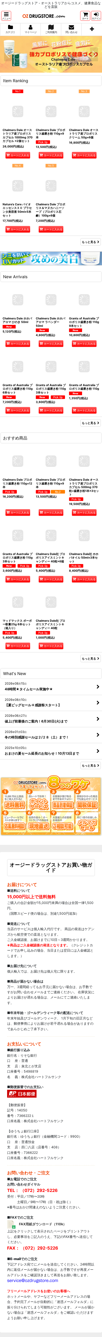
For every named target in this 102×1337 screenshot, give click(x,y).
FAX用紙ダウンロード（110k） (42, 1224)
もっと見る (89, 242)
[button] (6, 16)
